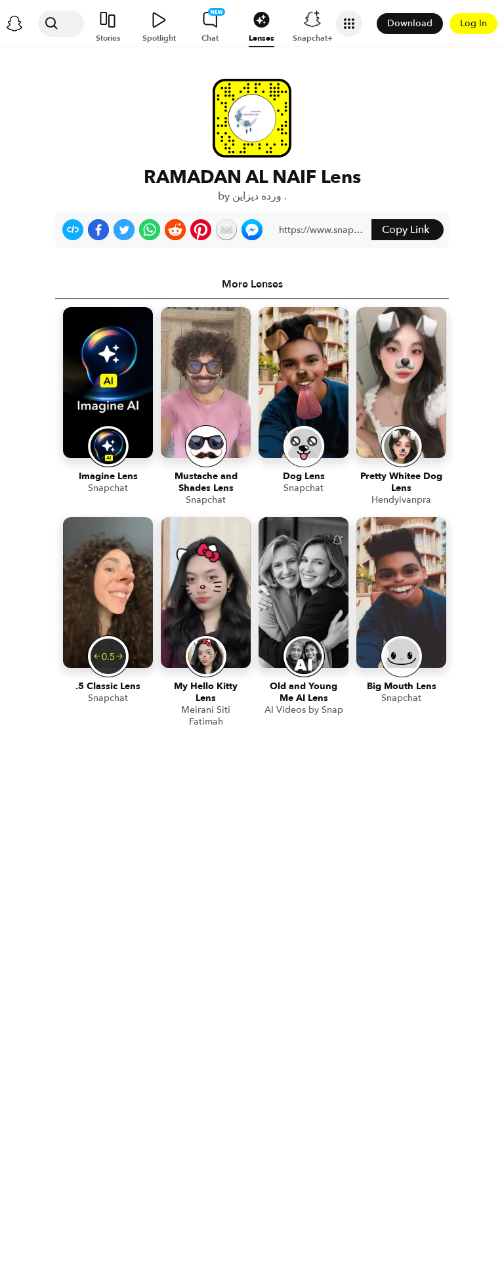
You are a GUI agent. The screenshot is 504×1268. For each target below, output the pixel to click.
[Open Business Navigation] (349, 24)
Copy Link (405, 229)
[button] (72, 229)
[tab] (252, 284)
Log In (473, 23)
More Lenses (252, 284)
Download (409, 23)
